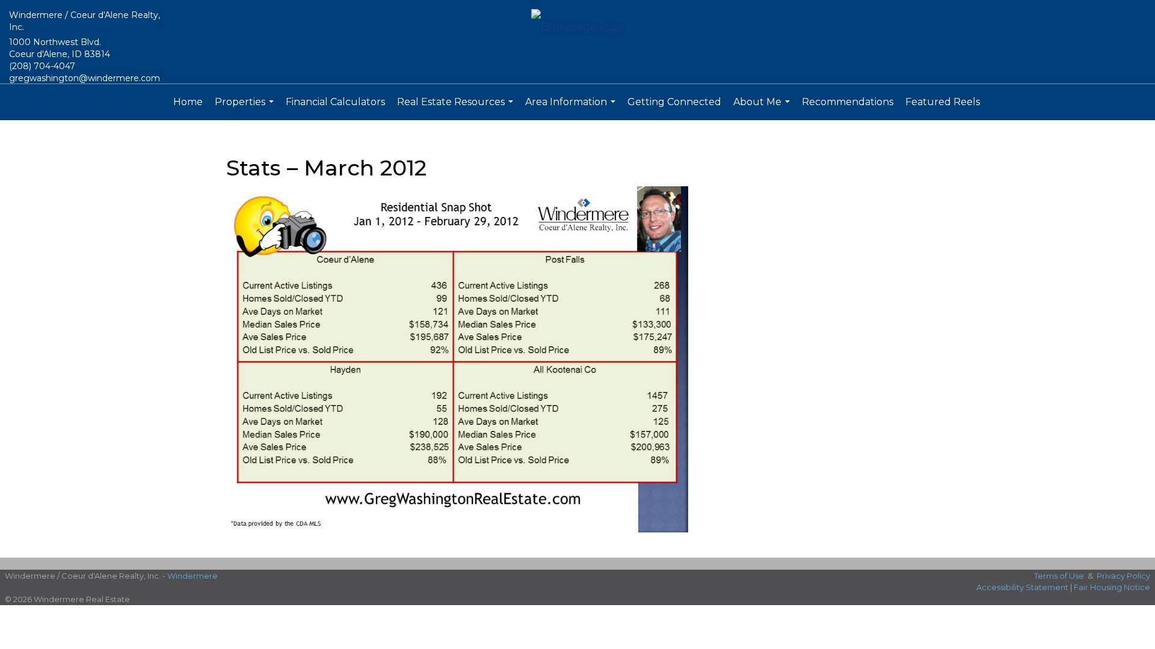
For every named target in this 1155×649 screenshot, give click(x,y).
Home (188, 102)
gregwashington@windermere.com (84, 78)
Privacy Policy (1123, 575)
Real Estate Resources (456, 108)
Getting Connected (674, 102)
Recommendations (847, 102)
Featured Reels (942, 102)
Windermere (192, 575)
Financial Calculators (335, 102)
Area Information (571, 108)
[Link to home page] (577, 28)
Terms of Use (1059, 575)
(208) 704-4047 (42, 66)
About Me (763, 108)
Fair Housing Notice (1112, 587)
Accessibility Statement (1022, 587)
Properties (246, 108)
